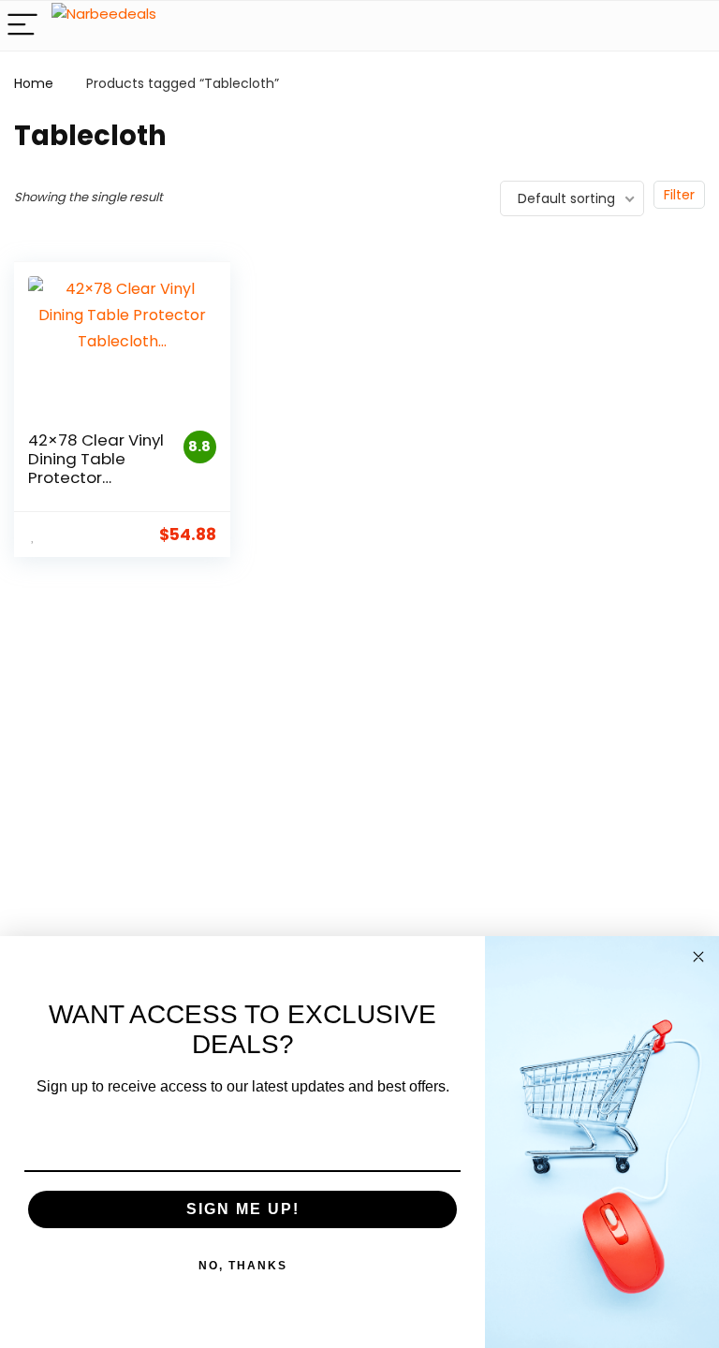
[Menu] (22, 26)
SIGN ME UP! (243, 1209)
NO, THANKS (242, 1265)
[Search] (690, 26)
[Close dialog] (698, 956)
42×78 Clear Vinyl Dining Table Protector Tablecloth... (96, 468)
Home (33, 83)
